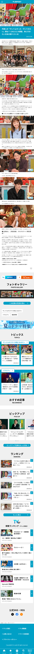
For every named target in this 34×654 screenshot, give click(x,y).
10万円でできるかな (9, 258)
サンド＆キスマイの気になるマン (12, 311)
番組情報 (14, 315)
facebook (17, 614)
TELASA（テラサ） (15, 264)
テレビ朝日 (6, 628)
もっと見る (17, 515)
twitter (12, 614)
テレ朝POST (17, 1)
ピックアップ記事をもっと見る (17, 445)
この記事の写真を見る (17, 303)
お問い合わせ (7, 634)
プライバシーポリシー (10, 639)
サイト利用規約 (24, 634)
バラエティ (6, 315)
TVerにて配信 (14, 262)
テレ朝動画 (22, 628)
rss (21, 614)
